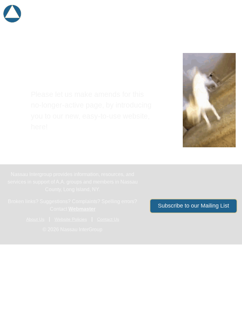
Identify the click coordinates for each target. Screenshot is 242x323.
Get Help (109, 10)
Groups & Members (164, 10)
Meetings (221, 10)
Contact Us (108, 219)
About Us (213, 25)
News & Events (162, 25)
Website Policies (71, 219)
